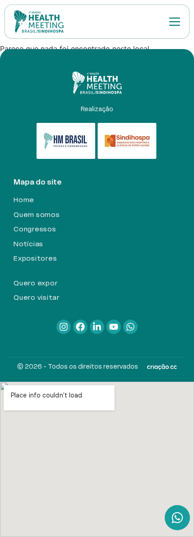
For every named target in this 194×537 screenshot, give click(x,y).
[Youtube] (113, 327)
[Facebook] (80, 327)
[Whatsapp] (130, 327)
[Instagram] (63, 327)
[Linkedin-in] (97, 327)
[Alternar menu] (174, 22)
